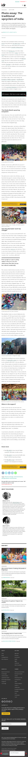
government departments (12, 87)
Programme (4, 681)
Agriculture (17, 653)
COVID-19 (16, 685)
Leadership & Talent (5, 677)
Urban (16, 681)
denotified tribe (20, 79)
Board (3, 655)
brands (3, 54)
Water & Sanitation (18, 665)
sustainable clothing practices (17, 47)
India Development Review (9, 641)
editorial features (16, 502)
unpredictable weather (11, 360)
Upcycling (8, 64)
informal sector (18, 476)
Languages (23, 1)
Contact (14, 748)
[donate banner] (14, 206)
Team (3, 653)
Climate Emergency (18, 683)
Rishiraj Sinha (6, 610)
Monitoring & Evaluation (6, 679)
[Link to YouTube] (11, 701)
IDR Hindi (17, 1)
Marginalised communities (9, 478)
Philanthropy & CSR (18, 677)
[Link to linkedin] (7, 701)
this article (9, 450)
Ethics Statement (5, 659)
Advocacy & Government (19, 671)
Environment (17, 657)
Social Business (18, 679)
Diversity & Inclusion (18, 673)
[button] (5, 753)
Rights (16, 661)
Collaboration (17, 687)
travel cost (13, 249)
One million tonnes (16, 43)
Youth (16, 697)
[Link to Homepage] (3, 6)
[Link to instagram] (9, 701)
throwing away (12, 50)
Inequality (16, 691)
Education (16, 655)
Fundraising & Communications (5, 674)
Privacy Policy (4, 748)
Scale (16, 693)
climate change (8, 476)
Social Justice (17, 695)
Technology (4, 683)
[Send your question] (26, 753)
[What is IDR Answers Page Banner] (14, 96)
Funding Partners (5, 657)
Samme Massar (6, 577)
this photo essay (10, 459)
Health (16, 659)
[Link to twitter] (5, 701)
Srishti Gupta (13, 32)
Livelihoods (4, 9)
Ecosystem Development (19, 689)
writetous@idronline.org (7, 484)
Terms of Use (10, 748)
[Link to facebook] (3, 701)
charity (16, 52)
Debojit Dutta (5, 32)
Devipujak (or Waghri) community (9, 79)
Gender (16, 675)
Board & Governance (6, 671)
